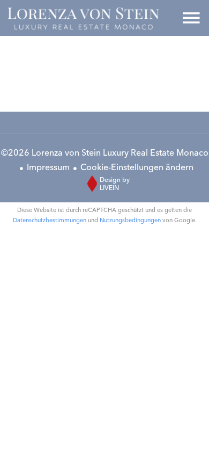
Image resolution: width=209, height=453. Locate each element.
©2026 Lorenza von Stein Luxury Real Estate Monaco (104, 152)
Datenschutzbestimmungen (49, 220)
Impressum (48, 167)
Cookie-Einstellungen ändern (136, 167)
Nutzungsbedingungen (130, 220)
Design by (115, 184)
